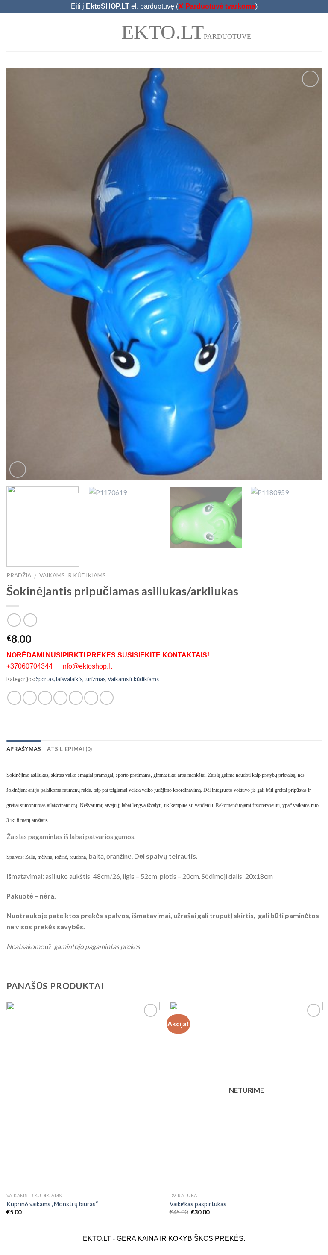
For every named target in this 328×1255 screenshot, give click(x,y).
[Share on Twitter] (45, 698)
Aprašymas (23, 748)
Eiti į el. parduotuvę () (164, 6)
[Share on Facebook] (30, 698)
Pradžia (18, 575)
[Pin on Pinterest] (76, 698)
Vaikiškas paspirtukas (198, 1204)
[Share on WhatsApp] (14, 698)
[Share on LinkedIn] (107, 698)
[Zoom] (17, 469)
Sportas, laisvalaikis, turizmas (70, 678)
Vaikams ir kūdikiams (72, 575)
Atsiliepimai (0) (69, 748)
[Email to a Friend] (60, 698)
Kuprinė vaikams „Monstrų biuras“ (52, 1204)
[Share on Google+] (91, 698)
